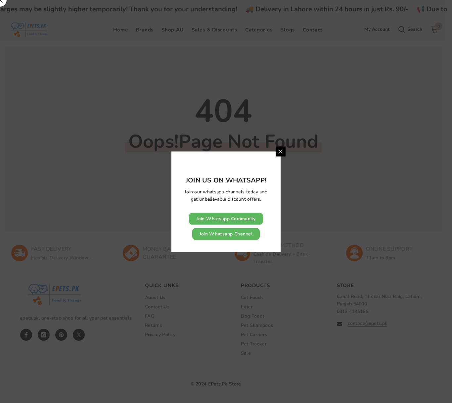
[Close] (281, 151)
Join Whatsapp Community (225, 218)
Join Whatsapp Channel (226, 233)
